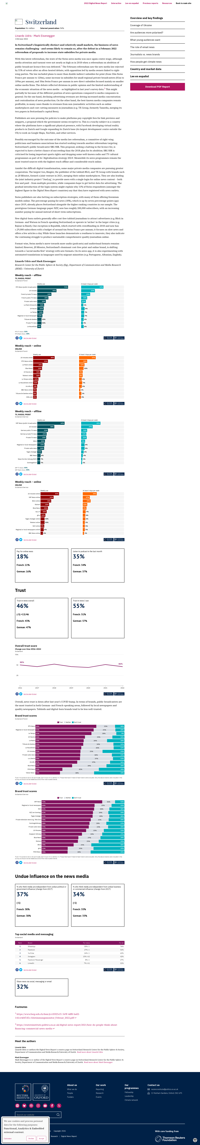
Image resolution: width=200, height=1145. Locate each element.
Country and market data (145, 69)
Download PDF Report (157, 86)
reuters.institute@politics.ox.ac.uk (164, 1089)
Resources (167, 3)
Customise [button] (8, 1138)
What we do (72, 1089)
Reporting (100, 1089)
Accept (41, 1138)
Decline (31, 1138)
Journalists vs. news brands (145, 54)
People (70, 1093)
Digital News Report (69, 1136)
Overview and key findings (146, 18)
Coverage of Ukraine (141, 25)
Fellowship (129, 1092)
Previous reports (150, 3)
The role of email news (142, 47)
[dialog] (25, 1130)
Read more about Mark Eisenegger (98, 1062)
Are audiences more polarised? (146, 32)
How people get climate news (146, 61)
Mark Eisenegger (44, 36)
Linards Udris (23, 36)
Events (99, 1097)
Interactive (116, 3)
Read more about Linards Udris (90, 1052)
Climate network (131, 1100)
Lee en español (132, 3)
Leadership (129, 1096)
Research (99, 1093)
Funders (70, 1097)
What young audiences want (145, 39)
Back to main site (183, 3)
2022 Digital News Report (95, 3)
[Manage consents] (195, 1140)
